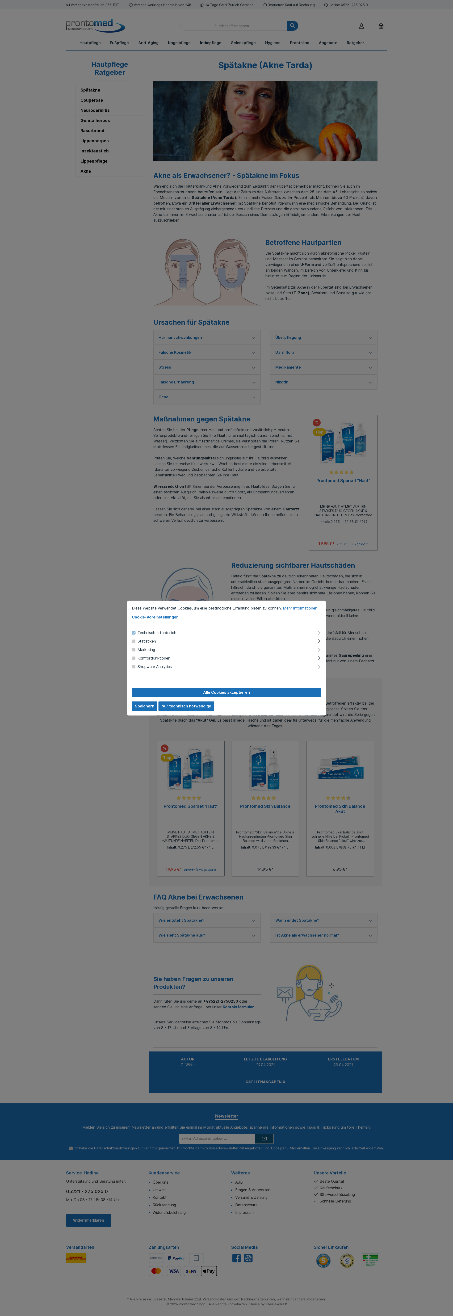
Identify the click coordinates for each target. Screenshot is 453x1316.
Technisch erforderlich (157, 632)
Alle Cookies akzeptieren (226, 692)
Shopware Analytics (155, 666)
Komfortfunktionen (154, 658)
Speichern (144, 706)
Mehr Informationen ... (302, 608)
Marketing (146, 649)
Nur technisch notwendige (186, 706)
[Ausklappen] (319, 632)
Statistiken (147, 641)
